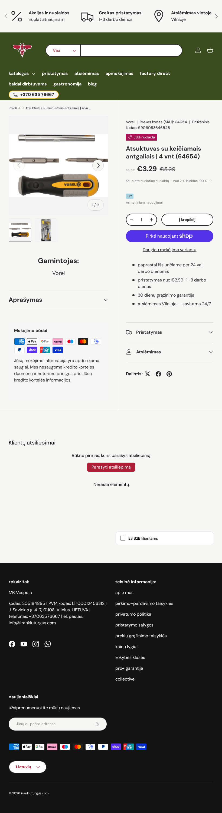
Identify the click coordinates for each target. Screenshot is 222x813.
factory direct (155, 73)
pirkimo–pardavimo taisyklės (144, 603)
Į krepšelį (187, 219)
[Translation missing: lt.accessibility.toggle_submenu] (33, 73)
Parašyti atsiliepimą (111, 467)
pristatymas (55, 73)
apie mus (124, 592)
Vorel (130, 122)
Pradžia (14, 108)
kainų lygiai (126, 646)
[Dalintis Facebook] (158, 374)
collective (125, 679)
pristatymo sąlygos (134, 625)
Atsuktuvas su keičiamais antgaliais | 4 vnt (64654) (57, 108)
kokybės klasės (130, 657)
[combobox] (114, 50)
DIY (130, 196)
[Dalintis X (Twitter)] (147, 374)
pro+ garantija (129, 668)
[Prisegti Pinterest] (169, 374)
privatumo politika (133, 614)
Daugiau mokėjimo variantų (169, 250)
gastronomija (67, 84)
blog (92, 84)
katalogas (19, 73)
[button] (210, 50)
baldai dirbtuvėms (28, 84)
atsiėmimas (86, 73)
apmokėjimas (119, 73)
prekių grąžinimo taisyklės (141, 636)
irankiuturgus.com (35, 793)
